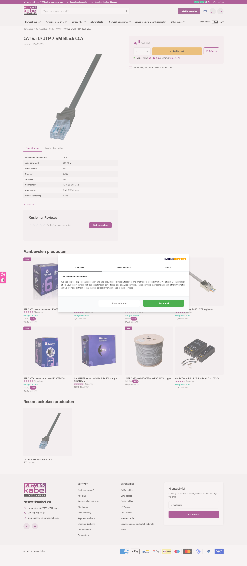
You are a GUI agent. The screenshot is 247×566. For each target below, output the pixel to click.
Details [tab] (167, 267)
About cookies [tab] (123, 267)
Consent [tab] (79, 267)
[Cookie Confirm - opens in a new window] (175, 259)
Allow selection (119, 303)
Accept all (164, 303)
